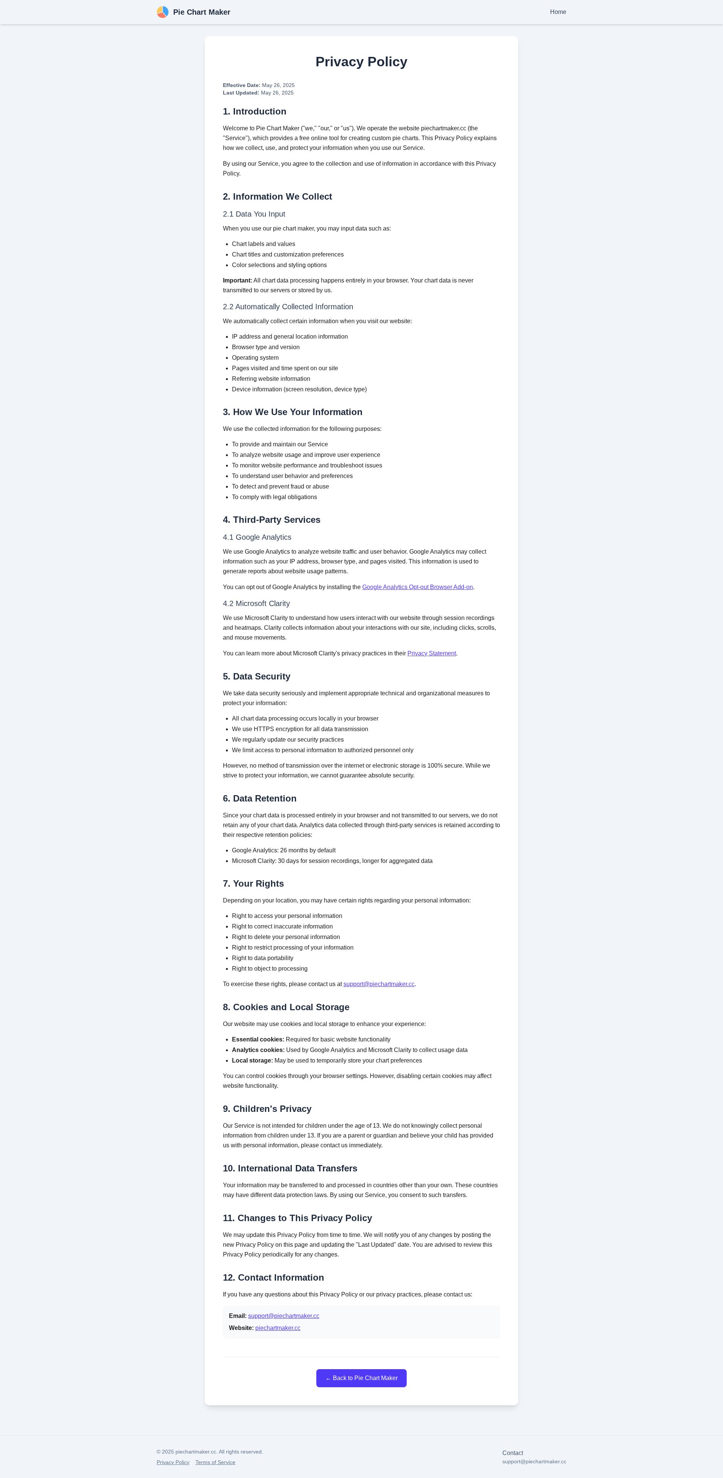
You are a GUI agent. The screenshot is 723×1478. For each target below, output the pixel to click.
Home (558, 12)
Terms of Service (215, 1462)
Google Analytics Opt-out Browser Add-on (417, 587)
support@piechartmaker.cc (379, 984)
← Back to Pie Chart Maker (361, 1378)
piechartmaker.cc (277, 1328)
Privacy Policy (173, 1462)
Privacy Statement (431, 653)
